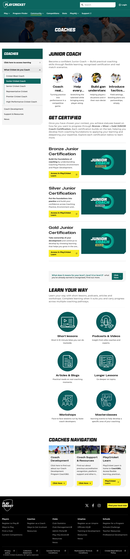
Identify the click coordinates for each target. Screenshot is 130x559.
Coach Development (13, 109)
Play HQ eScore (60, 535)
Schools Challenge (111, 527)
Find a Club (7, 531)
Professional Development (115, 535)
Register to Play (10, 523)
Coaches (31, 519)
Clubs (55, 519)
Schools (106, 519)
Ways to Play (8, 527)
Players (5, 519)
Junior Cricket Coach (16, 81)
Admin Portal (59, 531)
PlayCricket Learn (110, 482)
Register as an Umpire (88, 523)
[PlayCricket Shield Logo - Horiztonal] (14, 5)
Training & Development (89, 531)
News (6, 119)
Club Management (62, 527)
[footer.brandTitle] (8, 511)
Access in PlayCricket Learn (61, 174)
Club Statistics (59, 523)
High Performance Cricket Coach (21, 102)
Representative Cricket (17, 91)
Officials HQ (84, 527)
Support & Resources (13, 114)
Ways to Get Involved (37, 527)
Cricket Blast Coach (15, 76)
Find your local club (117, 505)
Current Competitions (12, 535)
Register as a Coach (36, 523)
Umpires (82, 519)
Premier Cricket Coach (16, 96)
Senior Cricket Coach (16, 86)
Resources (32, 531)
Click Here (57, 483)
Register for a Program (113, 523)
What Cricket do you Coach (17, 70)
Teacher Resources (111, 531)
